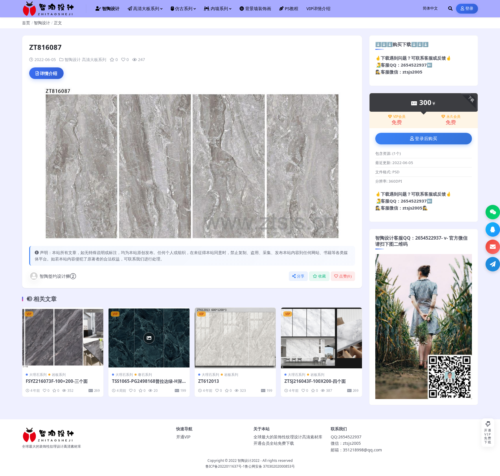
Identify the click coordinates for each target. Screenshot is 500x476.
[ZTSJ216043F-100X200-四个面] (321, 338)
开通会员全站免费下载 (273, 443)
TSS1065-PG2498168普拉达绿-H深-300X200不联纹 (149, 384)
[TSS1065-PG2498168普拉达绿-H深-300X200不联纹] (149, 338)
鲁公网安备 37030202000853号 (270, 466)
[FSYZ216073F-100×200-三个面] (62, 338)
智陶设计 (42, 22)
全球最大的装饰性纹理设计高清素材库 (287, 437)
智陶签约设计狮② (58, 276)
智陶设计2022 (249, 460)
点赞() (345, 276)
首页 (26, 22)
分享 (301, 276)
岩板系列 (59, 374)
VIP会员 (399, 117)
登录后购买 (426, 138)
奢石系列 (145, 374)
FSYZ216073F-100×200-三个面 (57, 381)
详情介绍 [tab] (48, 73)
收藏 (322, 276)
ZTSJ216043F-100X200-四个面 (315, 381)
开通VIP (183, 437)
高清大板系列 (94, 59)
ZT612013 (208, 381)
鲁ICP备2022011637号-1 (225, 466)
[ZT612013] (235, 338)
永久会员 (453, 117)
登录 (469, 8)
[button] (493, 212)
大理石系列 (38, 374)
